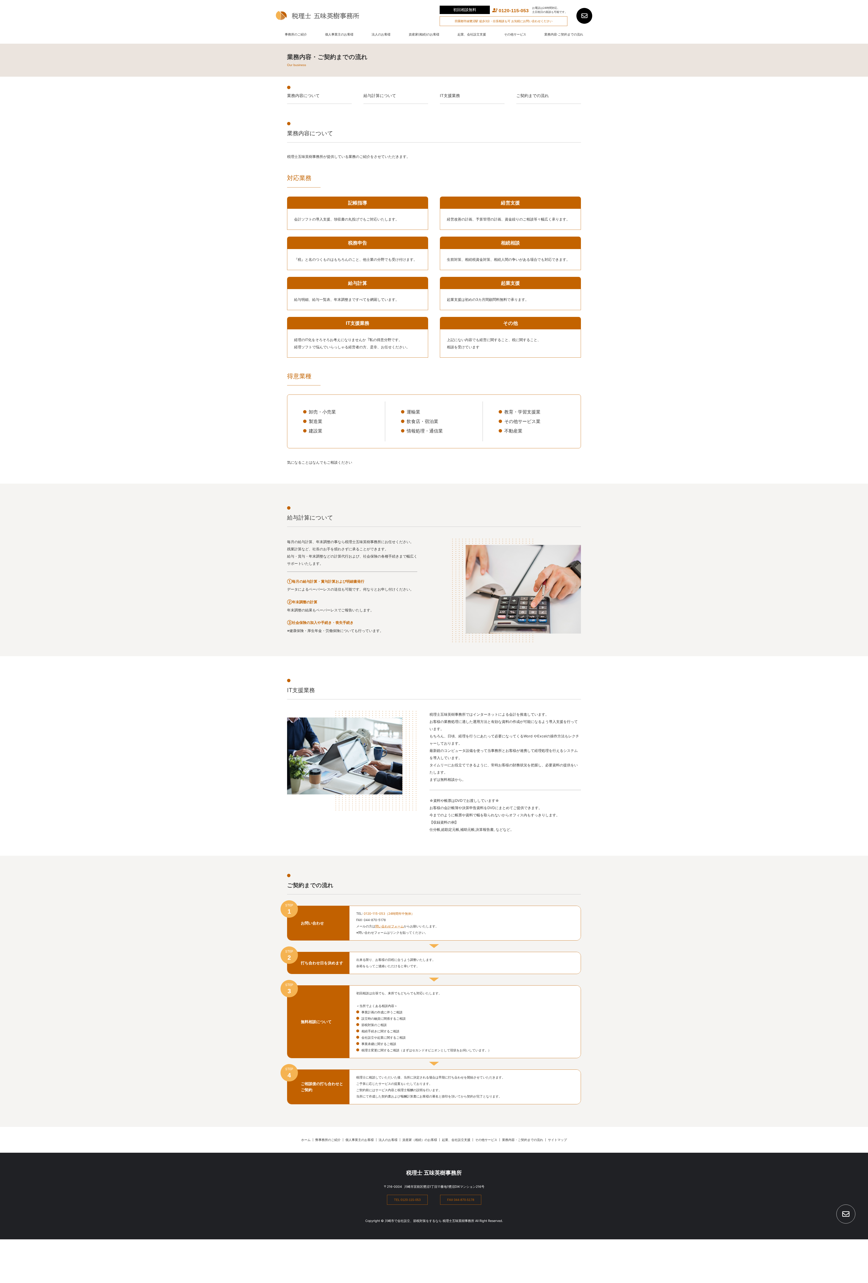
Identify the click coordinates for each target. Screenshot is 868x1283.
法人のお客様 (381, 34)
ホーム (306, 1140)
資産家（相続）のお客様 (419, 1140)
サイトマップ (557, 1140)
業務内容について (303, 95)
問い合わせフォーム (389, 926)
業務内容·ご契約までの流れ (563, 34)
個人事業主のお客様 (339, 34)
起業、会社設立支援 (472, 34)
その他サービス (515, 34)
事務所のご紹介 (296, 34)
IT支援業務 (450, 95)
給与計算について (379, 95)
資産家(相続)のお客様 (424, 34)
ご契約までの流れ (532, 95)
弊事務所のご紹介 (328, 1140)
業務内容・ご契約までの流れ (522, 1140)
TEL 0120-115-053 (407, 1200)
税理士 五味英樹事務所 (434, 1172)
